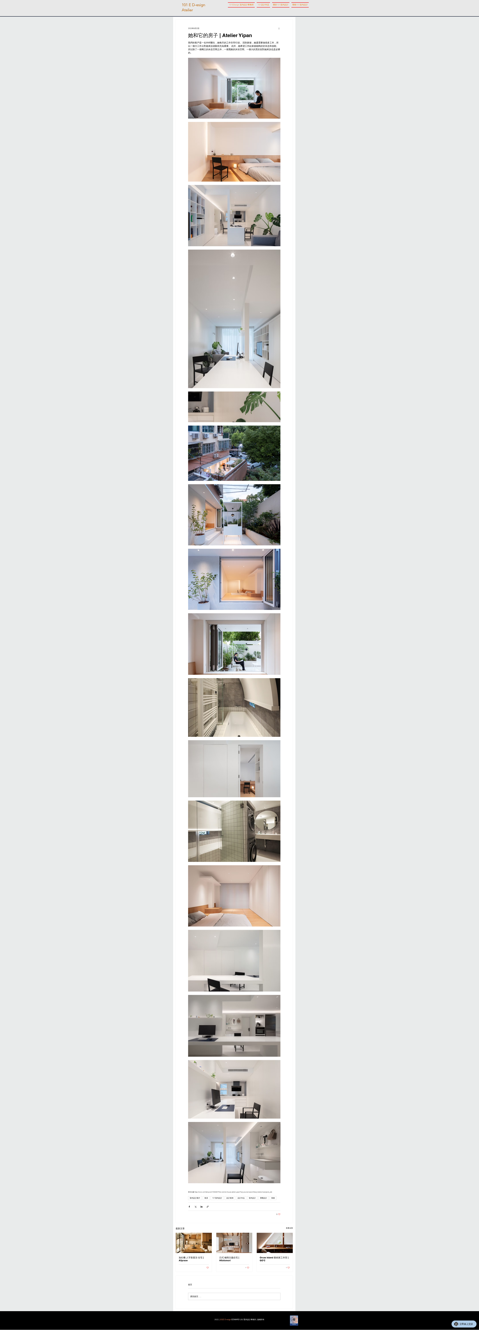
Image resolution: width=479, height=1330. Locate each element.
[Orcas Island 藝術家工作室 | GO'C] (275, 1243)
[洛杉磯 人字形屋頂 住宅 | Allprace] (194, 1243)
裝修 (273, 1198)
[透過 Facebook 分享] (189, 1206)
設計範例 (229, 1198)
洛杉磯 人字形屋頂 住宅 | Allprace (191, 1259)
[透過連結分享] (207, 1206)
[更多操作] (278, 28)
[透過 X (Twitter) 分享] (195, 1206)
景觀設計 (263, 1198)
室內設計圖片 (195, 1198)
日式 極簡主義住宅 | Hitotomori (229, 1259)
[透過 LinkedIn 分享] (201, 1206)
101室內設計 (217, 1198)
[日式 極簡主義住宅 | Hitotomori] (234, 1243)
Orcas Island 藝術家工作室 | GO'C (274, 1259)
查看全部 (289, 1228)
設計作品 (241, 1198)
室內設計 (252, 1198)
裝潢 (206, 1198)
